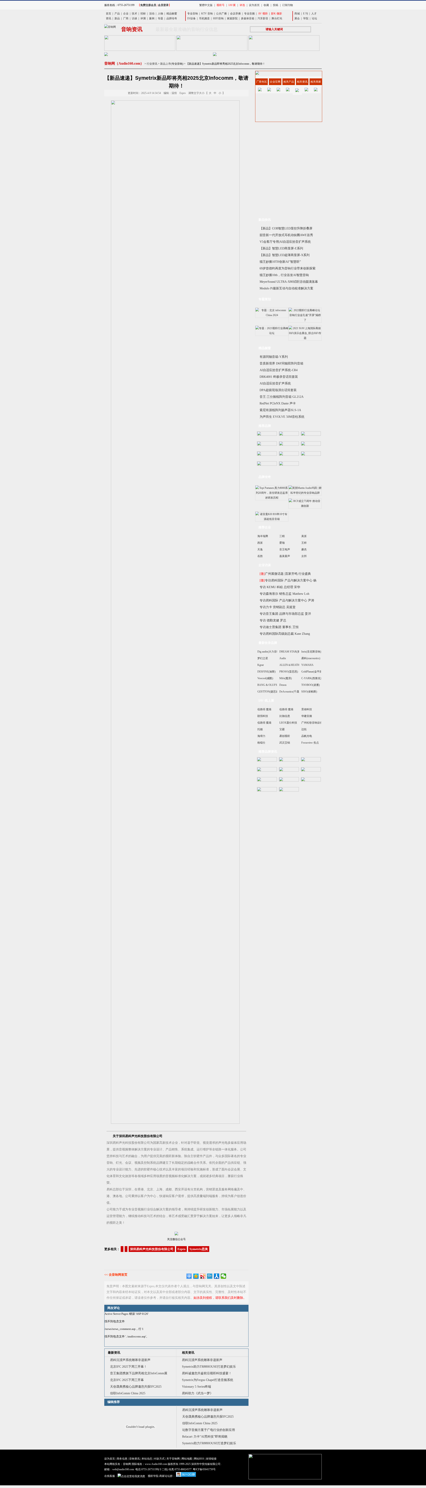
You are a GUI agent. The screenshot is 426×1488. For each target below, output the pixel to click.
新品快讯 (264, 219)
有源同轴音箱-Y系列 (274, 356)
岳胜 (260, 556)
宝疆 (282, 729)
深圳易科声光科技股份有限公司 (152, 1249)
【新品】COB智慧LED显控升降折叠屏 (286, 228)
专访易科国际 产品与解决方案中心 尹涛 (287, 600)
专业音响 (192, 13)
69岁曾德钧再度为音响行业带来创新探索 (288, 268)
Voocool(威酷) (265, 678)
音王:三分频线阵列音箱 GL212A (282, 396)
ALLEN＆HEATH (289, 664)
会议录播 (235, 13)
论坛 (314, 18)
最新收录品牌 (267, 643)
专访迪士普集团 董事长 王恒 (279, 627)
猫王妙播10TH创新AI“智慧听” (280, 261)
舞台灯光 (277, 18)
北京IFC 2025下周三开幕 (127, 1380)
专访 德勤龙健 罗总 (273, 620)
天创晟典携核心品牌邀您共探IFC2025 (136, 1386)
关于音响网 (173, 1458)
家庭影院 (232, 18)
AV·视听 (263, 13)
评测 (143, 18)
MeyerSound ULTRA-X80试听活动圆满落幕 (289, 281)
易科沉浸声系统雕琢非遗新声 (130, 1360)
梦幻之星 (262, 658)
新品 (117, 18)
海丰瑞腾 (262, 536)
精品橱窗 (171, 13)
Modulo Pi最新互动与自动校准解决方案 (286, 288)
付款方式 (159, 1458)
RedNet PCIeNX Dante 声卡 (278, 403)
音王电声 (284, 549)
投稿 (275, 5)
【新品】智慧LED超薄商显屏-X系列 (285, 255)
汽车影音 (263, 18)
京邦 (304, 556)
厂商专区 (261, 81)
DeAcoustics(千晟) (289, 691)
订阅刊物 (287, 5)
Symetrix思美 (198, 1249)
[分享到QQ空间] (196, 1276)
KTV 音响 (207, 13)
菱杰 (304, 549)
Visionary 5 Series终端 (196, 1386)
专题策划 (264, 299)
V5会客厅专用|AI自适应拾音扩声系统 (285, 241)
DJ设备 (191, 18)
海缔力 (261, 736)
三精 (282, 536)
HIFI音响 (218, 18)
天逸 (260, 549)
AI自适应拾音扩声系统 (275, 383)
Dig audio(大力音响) (268, 651)
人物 (160, 13)
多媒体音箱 (247, 18)
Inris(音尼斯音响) (311, 651)
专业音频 (249, 13)
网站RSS (199, 1458)
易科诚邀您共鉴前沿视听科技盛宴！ (207, 1373)
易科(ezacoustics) (310, 658)
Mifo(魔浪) (285, 678)
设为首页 (254, 5)
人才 (314, 13)
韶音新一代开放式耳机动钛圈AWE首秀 (286, 235)
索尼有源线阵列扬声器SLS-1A (280, 410)
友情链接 (211, 1458)
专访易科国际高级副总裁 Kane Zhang (285, 633)
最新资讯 (114, 1352)
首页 (108, 13)
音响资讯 (134, 1458)
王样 (304, 542)
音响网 (127, 1464)
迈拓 (304, 729)
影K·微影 (276, 13)
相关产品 (288, 81)
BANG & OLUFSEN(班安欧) (273, 684)
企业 (125, 13)
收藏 (266, 5)
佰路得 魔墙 (264, 709)
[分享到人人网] (216, 1276)
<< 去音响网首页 (115, 1274)
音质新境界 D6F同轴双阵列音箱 (281, 363)
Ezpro (181, 1249)
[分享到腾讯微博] (210, 1276)
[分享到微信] (223, 1276)
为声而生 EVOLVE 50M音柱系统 (282, 416)
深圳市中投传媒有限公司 (206, 1464)
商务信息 (122, 1458)
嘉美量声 (284, 556)
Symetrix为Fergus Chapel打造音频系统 (207, 1380)
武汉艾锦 (284, 742)
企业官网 (275, 81)
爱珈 (282, 542)
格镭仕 (261, 742)
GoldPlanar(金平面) (312, 671)
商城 (297, 13)
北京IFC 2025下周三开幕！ (128, 1366)
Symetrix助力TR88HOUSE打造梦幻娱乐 (209, 1366)
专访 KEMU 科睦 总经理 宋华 (280, 587)
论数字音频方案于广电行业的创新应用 (208, 1430)
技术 (134, 13)
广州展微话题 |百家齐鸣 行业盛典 (285, 573)
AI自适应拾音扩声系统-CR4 (279, 370)
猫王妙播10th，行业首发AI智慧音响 (284, 275)
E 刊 (305, 13)
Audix (282, 658)
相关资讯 (188, 1352)
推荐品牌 (264, 426)
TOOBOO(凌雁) (310, 684)
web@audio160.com (123, 1469)
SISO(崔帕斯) (309, 691)
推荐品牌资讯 (267, 751)
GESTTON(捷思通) (268, 691)
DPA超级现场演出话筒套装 (278, 390)
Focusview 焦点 (310, 742)
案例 (151, 18)
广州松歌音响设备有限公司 (317, 722)
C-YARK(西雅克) (311, 678)
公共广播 (221, 13)
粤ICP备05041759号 (204, 1469)
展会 (297, 18)
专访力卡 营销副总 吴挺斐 (278, 607)
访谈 (134, 18)
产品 (117, 13)
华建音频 (306, 716)
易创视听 (284, 736)
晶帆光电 (306, 736)
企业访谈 (264, 565)
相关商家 (315, 81)
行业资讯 (152, 63)
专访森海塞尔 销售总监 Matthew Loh (284, 593)
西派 (260, 542)
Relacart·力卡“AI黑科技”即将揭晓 (204, 1436)
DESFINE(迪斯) (266, 671)
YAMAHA (307, 664)
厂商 (125, 18)
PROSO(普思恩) (288, 671)
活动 (151, 13)
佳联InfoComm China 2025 (127, 1393)
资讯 (108, 18)
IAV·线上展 (266, 700)
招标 (143, 13)
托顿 (260, 729)
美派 (304, 536)
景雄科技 (306, 709)
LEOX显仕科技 (288, 722)
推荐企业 (264, 527)
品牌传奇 (171, 18)
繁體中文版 (206, 5)
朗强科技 (262, 716)
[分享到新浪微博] (203, 1276)
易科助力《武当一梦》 (197, 1393)
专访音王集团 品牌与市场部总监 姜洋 (285, 613)
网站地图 (186, 1458)
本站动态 (147, 1458)
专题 (160, 18)
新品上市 (165, 63)
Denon (282, 684)
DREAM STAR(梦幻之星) (294, 651)
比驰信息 (284, 716)
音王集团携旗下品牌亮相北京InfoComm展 (138, 1373)
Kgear (260, 664)
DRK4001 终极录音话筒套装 (279, 376)
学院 (305, 18)
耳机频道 (204, 18)
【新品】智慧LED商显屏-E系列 (281, 248)
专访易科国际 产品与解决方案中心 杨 (288, 580)
